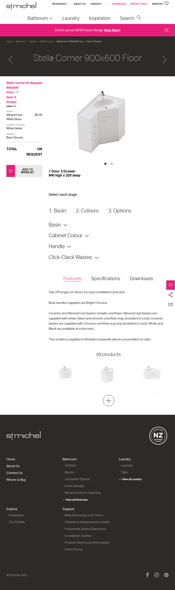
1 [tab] (105, 164)
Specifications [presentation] (105, 278)
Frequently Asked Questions (85, 529)
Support (68, 509)
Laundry (125, 459)
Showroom (119, 3)
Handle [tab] (57, 246)
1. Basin (57, 210)
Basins (69, 472)
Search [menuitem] (128, 18)
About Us (80, 3)
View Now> (112, 30)
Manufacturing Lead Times (84, 515)
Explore (12, 509)
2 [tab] (112, 164)
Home (9, 41)
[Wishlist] (170, 285)
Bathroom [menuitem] (38, 18)
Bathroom (21, 41)
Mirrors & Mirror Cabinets (83, 493)
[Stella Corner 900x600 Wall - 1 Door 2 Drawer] (10, 58)
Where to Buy (138, 3)
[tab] (72, 278)
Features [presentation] (72, 278)
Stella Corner (46, 41)
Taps (124, 472)
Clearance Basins (77, 479)
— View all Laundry (130, 479)
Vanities (33, 41)
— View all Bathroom (75, 499)
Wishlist (157, 3)
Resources (59, 3)
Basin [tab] (55, 224)
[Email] (170, 304)
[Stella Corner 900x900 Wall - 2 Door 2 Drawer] (164, 58)
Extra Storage (75, 486)
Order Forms (74, 549)
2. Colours (87, 210)
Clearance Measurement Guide (87, 522)
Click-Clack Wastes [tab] (70, 257)
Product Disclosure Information (87, 542)
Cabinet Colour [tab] (66, 235)
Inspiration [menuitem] (99, 18)
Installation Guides (78, 536)
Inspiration (16, 515)
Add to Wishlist (27, 171)
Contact (96, 3)
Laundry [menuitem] (70, 18)
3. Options (119, 210)
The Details (17, 522)
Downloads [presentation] (141, 278)
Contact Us (14, 473)
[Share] (170, 295)
